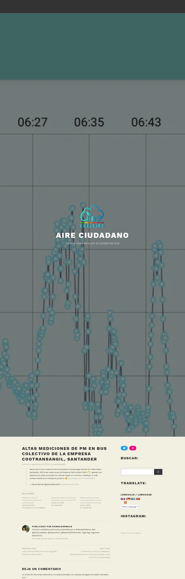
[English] (122, 499)
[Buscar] (158, 472)
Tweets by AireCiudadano (131, 533)
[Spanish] (125, 502)
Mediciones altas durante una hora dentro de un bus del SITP (63, 499)
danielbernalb (59, 464)
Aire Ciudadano (92, 235)
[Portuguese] (138, 499)
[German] (128, 499)
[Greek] (132, 499)
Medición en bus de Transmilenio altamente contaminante (32, 500)
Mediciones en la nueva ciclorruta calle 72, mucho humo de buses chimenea (91, 500)
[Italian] (135, 499)
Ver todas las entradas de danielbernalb (50, 538)
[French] (125, 499)
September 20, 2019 (70, 484)
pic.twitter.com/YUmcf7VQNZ (81, 478)
